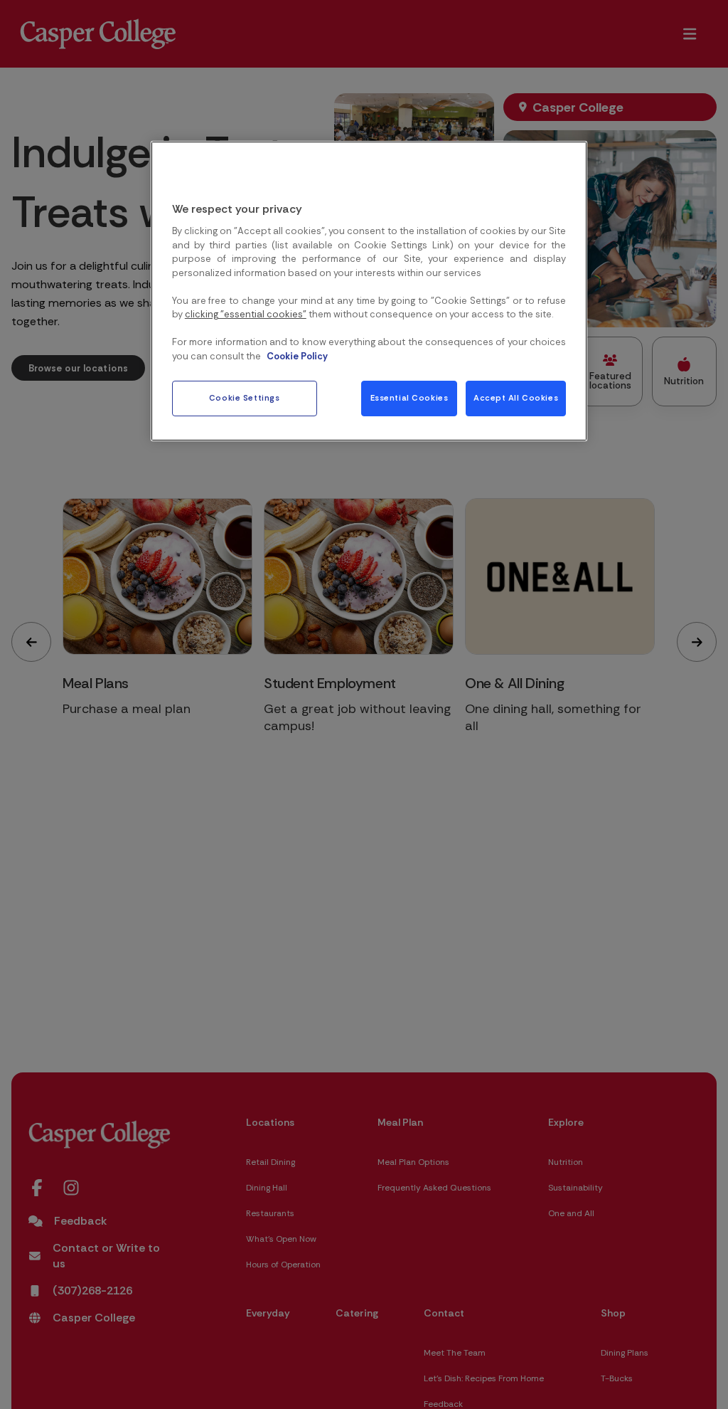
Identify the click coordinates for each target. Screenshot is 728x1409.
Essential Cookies (409, 398)
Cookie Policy (297, 356)
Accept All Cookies (515, 398)
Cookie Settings (244, 398)
